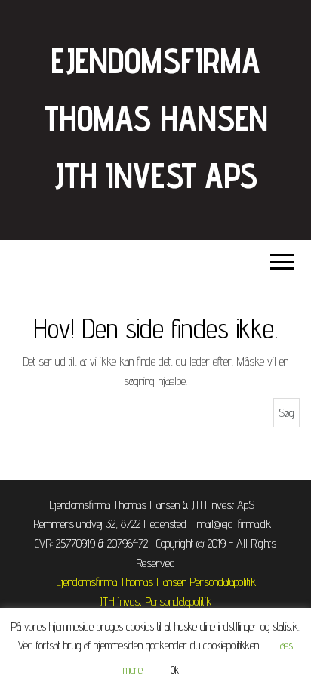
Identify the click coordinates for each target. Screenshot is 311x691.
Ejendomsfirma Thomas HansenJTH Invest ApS (155, 118)
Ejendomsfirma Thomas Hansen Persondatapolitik (156, 582)
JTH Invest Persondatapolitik (155, 601)
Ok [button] (175, 670)
